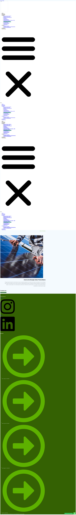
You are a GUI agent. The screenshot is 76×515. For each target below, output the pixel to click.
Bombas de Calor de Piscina (7, 17)
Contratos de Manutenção (7, 27)
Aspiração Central (6, 114)
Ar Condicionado (5, 22)
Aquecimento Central (6, 131)
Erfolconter (3, 104)
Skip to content (2, 0)
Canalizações (5, 24)
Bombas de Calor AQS (6, 16)
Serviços (3, 25)
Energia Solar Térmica (6, 129)
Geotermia (4, 18)
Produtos (3, 15)
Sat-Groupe (3, 14)
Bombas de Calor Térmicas (7, 124)
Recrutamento (4, 119)
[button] (18, 66)
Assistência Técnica (6, 134)
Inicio (2, 13)
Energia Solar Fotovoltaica (7, 21)
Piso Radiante (5, 109)
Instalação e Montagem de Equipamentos (9, 26)
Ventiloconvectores (6, 19)
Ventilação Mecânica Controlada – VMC (9, 20)
